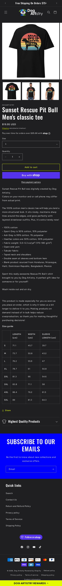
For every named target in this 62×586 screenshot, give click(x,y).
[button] (31, 583)
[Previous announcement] (5, 3)
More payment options (31, 182)
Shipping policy (47, 575)
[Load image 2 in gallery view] (31, 91)
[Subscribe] (53, 469)
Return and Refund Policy (18, 506)
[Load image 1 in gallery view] (12, 91)
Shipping (5, 128)
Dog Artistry (19, 571)
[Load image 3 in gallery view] (50, 91)
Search (9, 493)
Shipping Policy (13, 525)
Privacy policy (12, 513)
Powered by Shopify (33, 571)
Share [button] (8, 410)
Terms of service (31, 575)
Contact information (32, 579)
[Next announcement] (56, 3)
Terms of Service (14, 519)
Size (4, 138)
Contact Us (11, 500)
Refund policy (49, 571)
